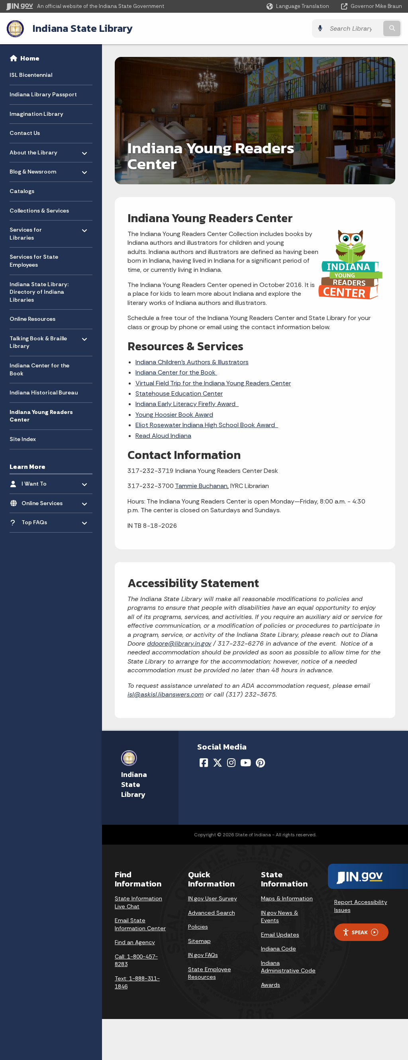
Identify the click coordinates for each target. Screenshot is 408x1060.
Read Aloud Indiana (163, 435)
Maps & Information (287, 898)
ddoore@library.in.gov (179, 643)
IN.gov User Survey (212, 898)
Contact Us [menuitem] (25, 133)
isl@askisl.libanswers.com (166, 694)
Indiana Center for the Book (176, 372)
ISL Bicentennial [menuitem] (31, 74)
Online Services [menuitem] (45, 501)
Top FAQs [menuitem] (45, 520)
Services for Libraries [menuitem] (33, 232)
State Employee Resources (209, 973)
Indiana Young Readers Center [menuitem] (41, 416)
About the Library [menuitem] (33, 150)
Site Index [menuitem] (23, 439)
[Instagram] (231, 762)
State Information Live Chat (138, 902)
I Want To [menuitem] (45, 481)
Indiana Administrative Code (288, 966)
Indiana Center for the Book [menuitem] (39, 369)
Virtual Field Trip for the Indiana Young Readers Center (213, 383)
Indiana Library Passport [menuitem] (43, 94)
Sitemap (199, 941)
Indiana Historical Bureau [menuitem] (44, 392)
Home (29, 58)
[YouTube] (245, 762)
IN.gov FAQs (203, 954)
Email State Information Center (140, 924)
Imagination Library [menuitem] (36, 113)
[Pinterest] (260, 762)
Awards (270, 984)
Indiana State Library (83, 28)
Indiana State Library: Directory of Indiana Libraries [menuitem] (39, 292)
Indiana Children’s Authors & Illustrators (192, 362)
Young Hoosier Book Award (174, 414)
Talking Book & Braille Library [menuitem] (38, 340)
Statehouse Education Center (179, 393)
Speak (360, 932)
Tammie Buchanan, (202, 486)
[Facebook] (204, 762)
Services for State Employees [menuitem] (34, 260)
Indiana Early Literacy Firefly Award (187, 404)
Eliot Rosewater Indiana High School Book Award (206, 425)
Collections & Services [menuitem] (39, 210)
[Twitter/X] (217, 762)
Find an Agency (135, 942)
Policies (198, 926)
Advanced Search (211, 912)
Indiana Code (278, 948)
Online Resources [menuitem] (32, 318)
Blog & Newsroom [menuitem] (33, 169)
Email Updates (280, 934)
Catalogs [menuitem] (22, 191)
